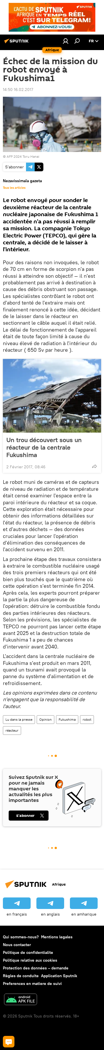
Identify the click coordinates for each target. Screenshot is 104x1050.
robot (87, 719)
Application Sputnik (59, 975)
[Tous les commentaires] (8, 1041)
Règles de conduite (21, 975)
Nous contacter (17, 944)
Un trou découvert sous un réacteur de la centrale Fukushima (44, 447)
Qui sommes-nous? (21, 936)
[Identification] (65, 41)
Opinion (45, 719)
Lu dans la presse (18, 719)
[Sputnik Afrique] (17, 43)
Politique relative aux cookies (30, 960)
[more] (94, 466)
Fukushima (67, 719)
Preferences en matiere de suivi (32, 983)
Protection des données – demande (35, 968)
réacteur (11, 730)
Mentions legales (57, 936)
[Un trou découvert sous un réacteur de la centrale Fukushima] (52, 396)
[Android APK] (20, 1000)
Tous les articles (14, 188)
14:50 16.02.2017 (18, 89)
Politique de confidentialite (28, 952)
